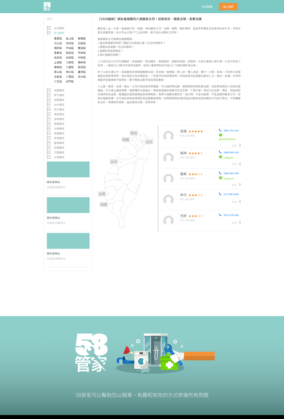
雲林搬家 (59, 119)
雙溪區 (82, 48)
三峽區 (70, 62)
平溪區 (70, 48)
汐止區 (58, 43)
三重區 (70, 67)
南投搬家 (59, 114)
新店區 (70, 53)
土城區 (58, 62)
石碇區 (82, 43)
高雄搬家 (59, 133)
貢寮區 (58, 53)
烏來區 (58, 57)
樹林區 (82, 62)
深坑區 (70, 43)
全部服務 (207, 7)
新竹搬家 (59, 95)
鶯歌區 (58, 67)
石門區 (70, 81)
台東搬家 (59, 157)
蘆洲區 (82, 72)
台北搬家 (59, 28)
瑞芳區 (58, 48)
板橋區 (82, 38)
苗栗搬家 (59, 100)
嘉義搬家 (59, 124)
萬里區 (58, 38)
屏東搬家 (59, 138)
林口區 (70, 72)
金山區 (70, 38)
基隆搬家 (59, 143)
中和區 (82, 57)
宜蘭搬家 (59, 147)
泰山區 (58, 72)
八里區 (70, 77)
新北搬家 (59, 33)
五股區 (58, 77)
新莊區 (82, 67)
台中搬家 (59, 105)
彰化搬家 (59, 109)
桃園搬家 (59, 90)
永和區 (70, 57)
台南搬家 (59, 128)
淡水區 (82, 77)
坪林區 (82, 53)
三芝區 (58, 81)
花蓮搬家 (59, 152)
